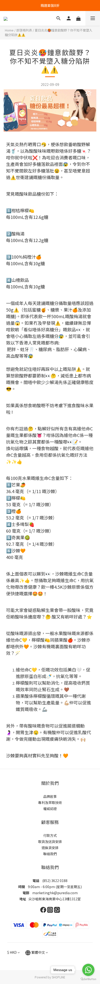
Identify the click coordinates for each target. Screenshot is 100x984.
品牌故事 (50, 796)
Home (9, 30)
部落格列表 (24, 30)
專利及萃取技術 (50, 802)
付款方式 (50, 835)
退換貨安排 (50, 847)
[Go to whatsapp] (88, 970)
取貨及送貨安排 (50, 841)
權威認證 (50, 808)
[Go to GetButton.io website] (88, 979)
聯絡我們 (50, 853)
